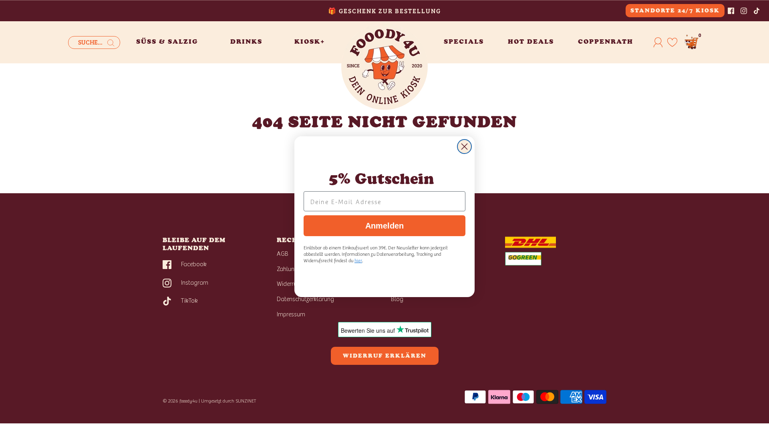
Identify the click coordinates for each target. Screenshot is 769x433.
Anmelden (384, 225)
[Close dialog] (464, 147)
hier (358, 260)
